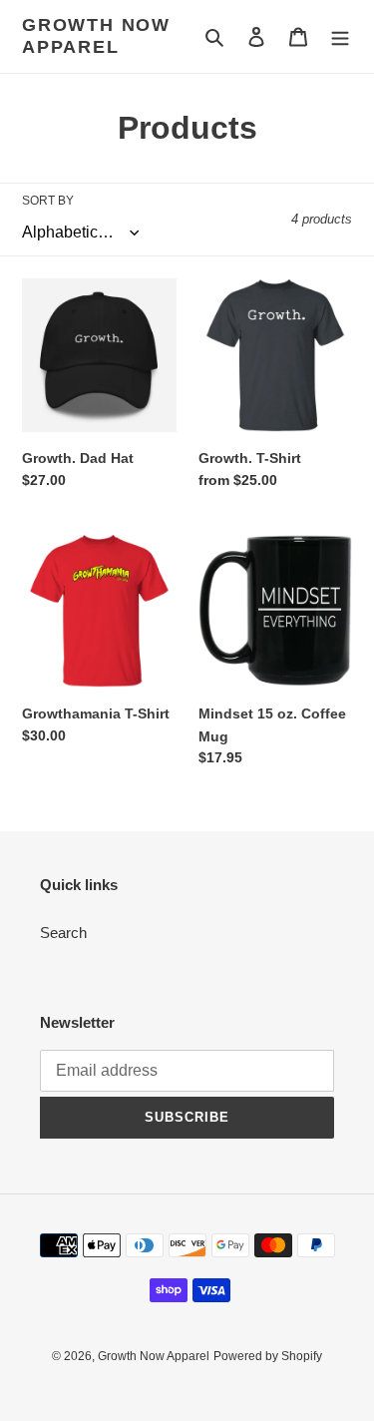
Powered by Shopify (267, 1356)
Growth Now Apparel (96, 36)
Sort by (48, 201)
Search (63, 932)
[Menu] (340, 36)
